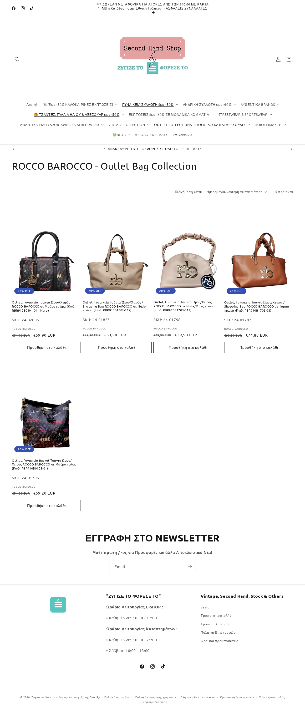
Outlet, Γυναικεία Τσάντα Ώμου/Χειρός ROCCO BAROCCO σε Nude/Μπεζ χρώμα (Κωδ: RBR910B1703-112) (184, 306)
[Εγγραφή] (190, 566)
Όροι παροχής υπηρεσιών (237, 697)
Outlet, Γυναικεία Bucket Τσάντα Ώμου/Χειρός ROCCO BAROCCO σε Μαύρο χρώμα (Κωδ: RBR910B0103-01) (44, 464)
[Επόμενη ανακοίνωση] (291, 149)
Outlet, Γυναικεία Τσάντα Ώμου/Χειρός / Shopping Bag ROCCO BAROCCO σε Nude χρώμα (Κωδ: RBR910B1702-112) (114, 306)
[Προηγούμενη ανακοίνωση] (13, 149)
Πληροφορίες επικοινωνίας (198, 697)
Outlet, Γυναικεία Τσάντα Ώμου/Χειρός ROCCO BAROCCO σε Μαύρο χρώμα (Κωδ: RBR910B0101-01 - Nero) (43, 306)
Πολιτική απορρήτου (117, 697)
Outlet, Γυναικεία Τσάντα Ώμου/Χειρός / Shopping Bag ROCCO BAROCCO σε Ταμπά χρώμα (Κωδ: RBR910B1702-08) (256, 306)
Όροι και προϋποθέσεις (219, 640)
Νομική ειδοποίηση (154, 702)
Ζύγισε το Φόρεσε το (45, 697)
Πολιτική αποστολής (272, 697)
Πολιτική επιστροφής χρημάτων (155, 697)
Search (206, 607)
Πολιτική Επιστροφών (218, 632)
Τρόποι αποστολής (216, 615)
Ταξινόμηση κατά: (188, 191)
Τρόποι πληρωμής (215, 624)
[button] (17, 59)
